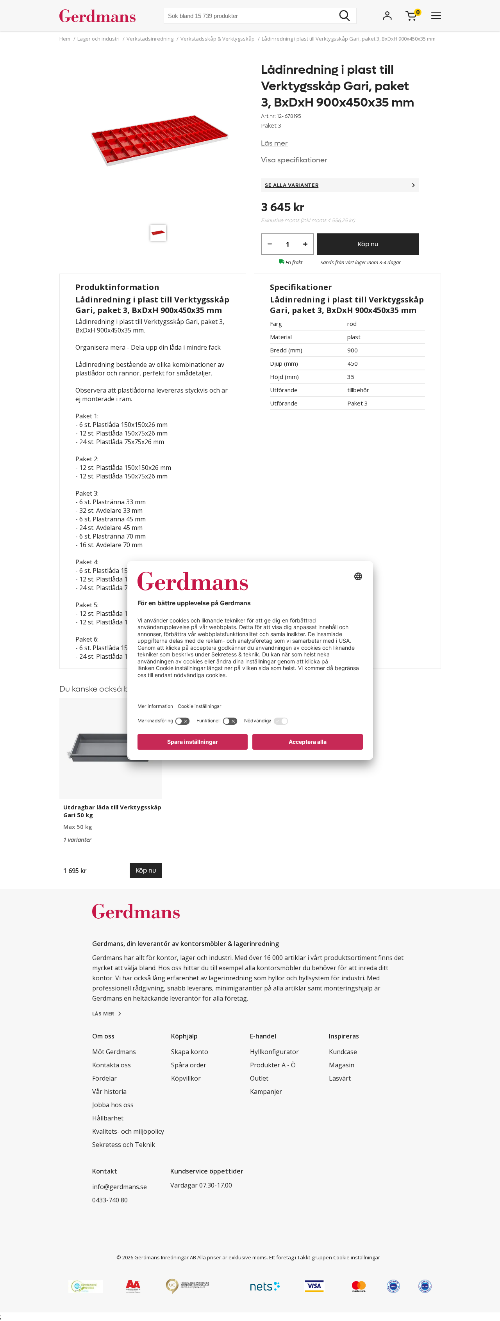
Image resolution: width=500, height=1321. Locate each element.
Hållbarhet (107, 1118)
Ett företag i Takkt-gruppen (300, 1257)
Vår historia (109, 1091)
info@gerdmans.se (119, 1186)
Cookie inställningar (356, 1257)
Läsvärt (340, 1078)
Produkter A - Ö (273, 1065)
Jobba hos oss (113, 1105)
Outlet (259, 1078)
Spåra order (188, 1065)
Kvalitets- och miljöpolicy (128, 1131)
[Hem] (100, 15)
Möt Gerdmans (114, 1051)
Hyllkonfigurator (274, 1051)
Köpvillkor (186, 1078)
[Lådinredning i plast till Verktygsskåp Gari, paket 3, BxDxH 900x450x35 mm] (160, 141)
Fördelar (104, 1078)
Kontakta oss (111, 1065)
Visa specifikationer (294, 160)
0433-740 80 (110, 1200)
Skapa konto (189, 1051)
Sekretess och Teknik (123, 1144)
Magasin (341, 1065)
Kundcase (343, 1051)
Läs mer (274, 143)
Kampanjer (266, 1091)
